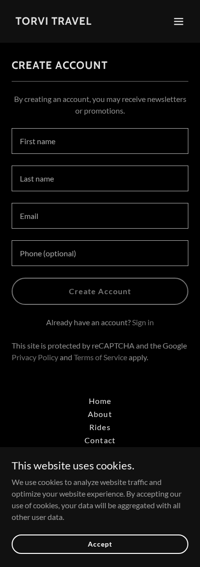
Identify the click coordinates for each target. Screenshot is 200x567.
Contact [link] (99, 440)
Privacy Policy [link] (35, 357)
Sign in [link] (143, 322)
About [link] (100, 413)
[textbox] (100, 141)
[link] (54, 21)
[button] (178, 21)
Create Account (100, 291)
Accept (100, 544)
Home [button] (100, 400)
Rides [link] (99, 427)
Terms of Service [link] (100, 357)
